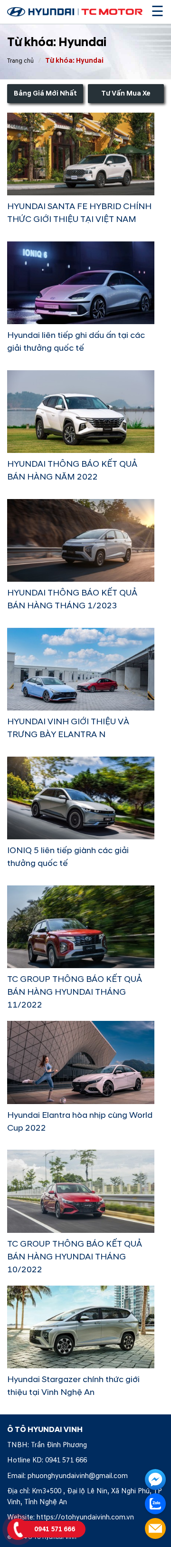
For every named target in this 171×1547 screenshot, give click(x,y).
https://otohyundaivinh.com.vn (85, 1517)
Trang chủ (20, 61)
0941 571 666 (66, 1460)
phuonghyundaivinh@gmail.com (78, 1475)
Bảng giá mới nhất (45, 93)
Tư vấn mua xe (126, 93)
